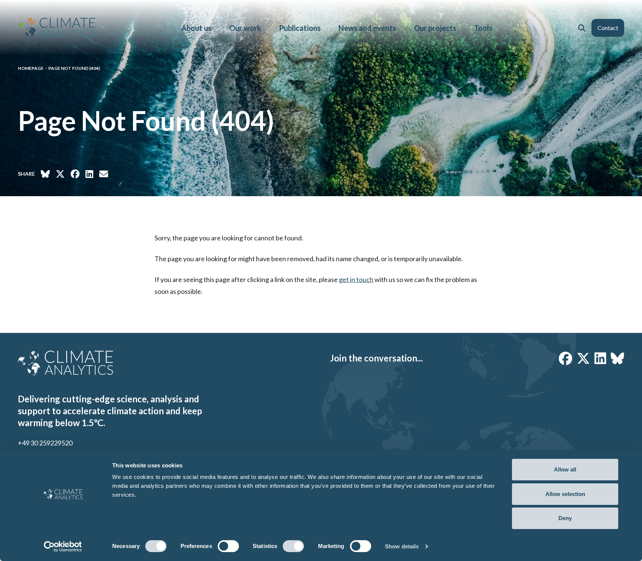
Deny (565, 518)
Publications (300, 27)
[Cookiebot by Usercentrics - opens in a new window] (62, 546)
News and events (367, 27)
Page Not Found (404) (74, 68)
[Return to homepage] (56, 28)
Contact (607, 27)
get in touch (356, 279)
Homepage (30, 68)
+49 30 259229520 (45, 443)
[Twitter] (583, 358)
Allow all (565, 469)
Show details (402, 546)
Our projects (435, 27)
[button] (582, 28)
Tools (483, 27)
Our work (245, 27)
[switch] (228, 546)
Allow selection (565, 494)
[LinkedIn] (600, 358)
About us (196, 27)
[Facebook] (565, 358)
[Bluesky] (617, 358)
